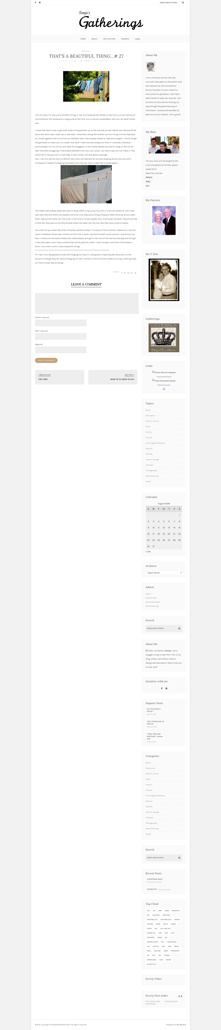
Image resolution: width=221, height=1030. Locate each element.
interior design (152, 942)
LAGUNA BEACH (171, 942)
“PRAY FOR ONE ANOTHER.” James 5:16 (155, 736)
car (148, 915)
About (95, 39)
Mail (41, 331)
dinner (173, 924)
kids (162, 942)
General (86, 51)
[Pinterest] (41, 2)
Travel (148, 481)
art (154, 911)
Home (83, 39)
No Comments (101, 61)
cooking (177, 919)
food (166, 933)
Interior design (152, 459)
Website (38, 344)
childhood (156, 915)
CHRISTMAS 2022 (154, 879)
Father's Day (151, 933)
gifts (173, 933)
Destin (165, 924)
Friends (149, 437)
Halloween (150, 937)
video (161, 960)
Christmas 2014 (166, 919)
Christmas (166, 915)
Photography (151, 470)
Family (149, 432)
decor (158, 924)
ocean (166, 951)
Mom (169, 946)
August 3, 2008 (68, 61)
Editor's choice (152, 421)
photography (175, 951)
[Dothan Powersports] (164, 389)
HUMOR (149, 454)
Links (137, 39)
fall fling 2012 (166, 928)
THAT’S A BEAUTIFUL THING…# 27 (86, 56)
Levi (148, 946)
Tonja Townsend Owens (163, 377)
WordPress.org (152, 606)
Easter (149, 928)
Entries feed (151, 598)
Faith (148, 426)
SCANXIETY (152, 889)
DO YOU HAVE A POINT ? (154, 710)
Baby (160, 911)
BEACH (167, 911)
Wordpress (181, 1025)
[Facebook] (37, 2)
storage (167, 955)
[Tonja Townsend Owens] (163, 381)
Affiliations (109, 39)
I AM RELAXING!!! (171, 1001)
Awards (125, 39)
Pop (148, 955)
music (149, 951)
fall (156, 928)
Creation (150, 924)
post (153, 955)
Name (42, 317)
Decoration (150, 415)
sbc (159, 955)
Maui (163, 946)
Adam (149, 177)
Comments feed (153, 602)
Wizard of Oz (151, 964)
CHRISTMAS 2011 (152, 919)
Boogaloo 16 (176, 911)
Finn (160, 933)
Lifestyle (149, 465)
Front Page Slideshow (155, 443)
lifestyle (156, 946)
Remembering (152, 476)
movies (176, 946)
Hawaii (159, 937)
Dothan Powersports (164, 385)
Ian (147, 185)
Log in (148, 594)
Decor (148, 410)
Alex (148, 181)
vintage (168, 960)
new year (157, 951)
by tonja (85, 61)
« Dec (148, 551)
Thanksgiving (151, 960)
